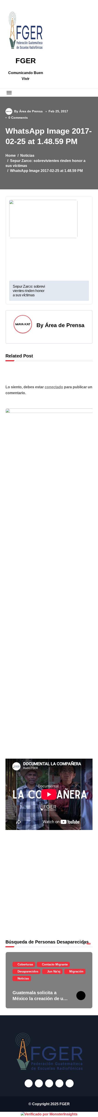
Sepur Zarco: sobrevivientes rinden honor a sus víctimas (29, 291)
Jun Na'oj (53, 971)
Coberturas (25, 964)
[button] (88, 979)
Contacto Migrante (55, 964)
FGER (25, 61)
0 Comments (18, 117)
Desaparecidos (28, 971)
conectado (54, 387)
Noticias (23, 978)
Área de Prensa (64, 325)
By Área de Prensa (28, 111)
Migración (76, 971)
